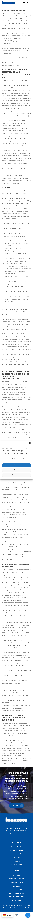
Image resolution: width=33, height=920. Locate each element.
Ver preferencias (16, 475)
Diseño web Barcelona (24, 915)
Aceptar (16, 465)
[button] (30, 443)
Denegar (16, 470)
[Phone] (27, 915)
